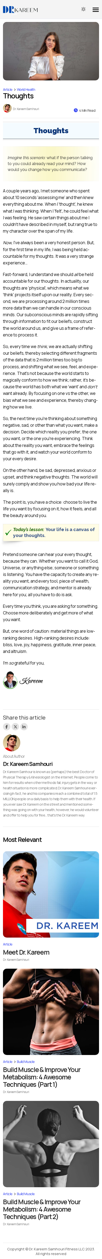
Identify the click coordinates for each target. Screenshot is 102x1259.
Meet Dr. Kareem (26, 952)
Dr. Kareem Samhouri (26, 109)
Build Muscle (26, 1061)
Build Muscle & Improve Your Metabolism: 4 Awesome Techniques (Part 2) (41, 1209)
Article (7, 89)
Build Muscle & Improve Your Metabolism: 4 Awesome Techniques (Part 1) (41, 1077)
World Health (26, 89)
